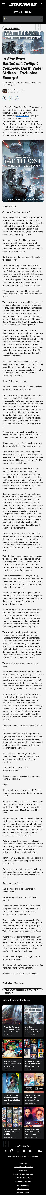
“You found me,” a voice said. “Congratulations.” (15, 768)
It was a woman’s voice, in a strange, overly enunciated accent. (22, 777)
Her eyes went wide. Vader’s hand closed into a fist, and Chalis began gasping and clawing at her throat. (22, 861)
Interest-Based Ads (23, 1189)
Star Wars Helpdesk (23, 1185)
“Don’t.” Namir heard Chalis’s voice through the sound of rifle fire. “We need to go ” (22, 444)
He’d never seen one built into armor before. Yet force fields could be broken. (22, 388)
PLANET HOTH (9, 206)
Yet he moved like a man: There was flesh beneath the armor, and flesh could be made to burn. (22, 294)
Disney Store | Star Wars (23, 1181)
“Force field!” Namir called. (14, 381)
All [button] (7, 19)
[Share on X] (10, 98)
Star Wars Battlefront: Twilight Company (21, 990)
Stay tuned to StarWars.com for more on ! (22, 966)
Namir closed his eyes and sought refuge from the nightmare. (21, 957)
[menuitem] (3, 4)
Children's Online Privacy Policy (23, 1174)
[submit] (42, 4)
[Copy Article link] (17, 98)
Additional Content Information (23, 1167)
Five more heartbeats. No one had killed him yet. (22, 726)
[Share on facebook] (4, 98)
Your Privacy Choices (23, 1192)
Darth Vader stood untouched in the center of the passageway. (22, 258)
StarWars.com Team (18, 90)
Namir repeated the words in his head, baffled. (19, 898)
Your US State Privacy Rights (23, 1178)
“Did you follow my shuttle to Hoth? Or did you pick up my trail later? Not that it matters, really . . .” (23, 793)
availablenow (22, 115)
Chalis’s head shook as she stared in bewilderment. (18, 890)
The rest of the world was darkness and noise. (20, 664)
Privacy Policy (23, 1170)
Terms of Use (23, 1163)
